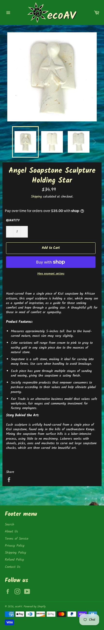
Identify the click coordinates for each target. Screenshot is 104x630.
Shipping (36, 196)
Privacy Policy (14, 545)
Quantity (13, 221)
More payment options (50, 274)
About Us (11, 531)
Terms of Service (16, 538)
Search (9, 524)
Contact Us (12, 567)
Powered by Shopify (34, 606)
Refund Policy (14, 559)
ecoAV (18, 606)
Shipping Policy (15, 552)
